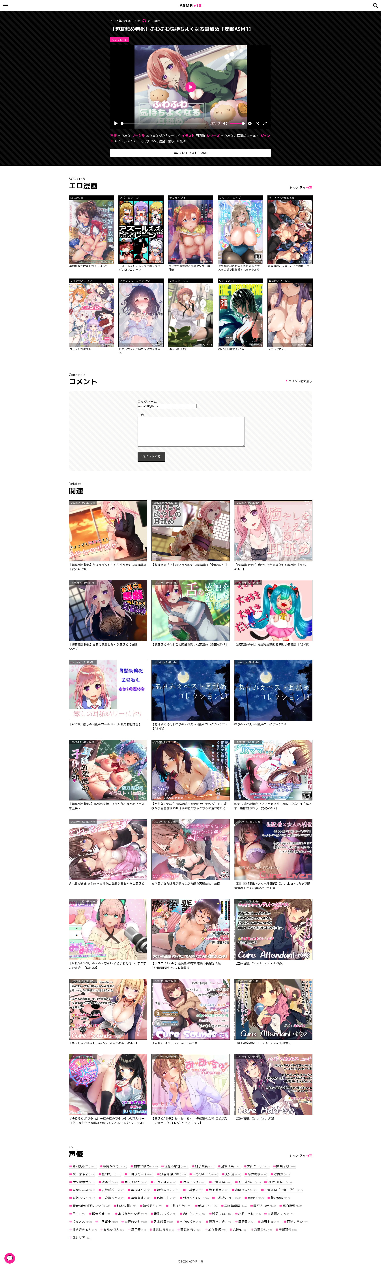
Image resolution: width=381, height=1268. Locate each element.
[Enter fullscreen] (265, 123)
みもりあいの (205, 1174)
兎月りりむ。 (196, 1198)
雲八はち (140, 1190)
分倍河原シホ (173, 1174)
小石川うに (249, 1214)
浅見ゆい (222, 1214)
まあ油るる (163, 1229)
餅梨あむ (286, 1166)
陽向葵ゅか (85, 1166)
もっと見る (297, 188)
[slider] (163, 123)
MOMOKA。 (279, 1182)
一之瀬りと (113, 1198)
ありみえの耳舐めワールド (240, 136)
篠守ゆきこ (168, 1190)
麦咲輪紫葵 (235, 1206)
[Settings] (249, 123)
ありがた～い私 (132, 1214)
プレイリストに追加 (192, 153)
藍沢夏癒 (280, 1198)
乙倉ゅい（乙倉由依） (283, 1190)
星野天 (246, 1222)
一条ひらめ (180, 1206)
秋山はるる (84, 1174)
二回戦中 (108, 1222)
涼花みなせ (176, 1166)
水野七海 (270, 1222)
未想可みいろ (280, 1214)
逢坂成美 (231, 1166)
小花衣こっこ (228, 1198)
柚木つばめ (146, 1166)
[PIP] (257, 123)
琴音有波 (140, 1198)
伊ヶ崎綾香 (84, 1182)
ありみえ (124, 136)
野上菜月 (218, 1190)
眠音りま (102, 1214)
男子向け (153, 21)
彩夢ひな (263, 1229)
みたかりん (114, 1229)
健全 (162, 141)
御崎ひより (246, 1190)
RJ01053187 (120, 39)
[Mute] (225, 123)
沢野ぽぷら (113, 1190)
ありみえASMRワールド (163, 136)
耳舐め (181, 141)
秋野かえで (115, 1166)
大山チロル (258, 1166)
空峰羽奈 (288, 1229)
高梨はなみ (84, 1190)
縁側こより (165, 1214)
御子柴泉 (205, 1166)
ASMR (119, 141)
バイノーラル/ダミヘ (141, 141)
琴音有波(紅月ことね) (91, 1206)
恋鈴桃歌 (257, 1174)
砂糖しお (166, 1198)
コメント (190, 415)
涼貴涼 (282, 1174)
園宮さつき (264, 1206)
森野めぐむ (136, 1222)
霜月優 (138, 1229)
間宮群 (200, 136)
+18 (190, 5)
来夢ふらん (84, 1198)
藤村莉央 (111, 1174)
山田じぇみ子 (141, 1174)
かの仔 (256, 1198)
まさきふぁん (85, 1229)
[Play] (116, 123)
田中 (79, 1214)
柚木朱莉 (126, 1206)
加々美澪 (217, 1229)
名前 (190, 401)
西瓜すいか (136, 1182)
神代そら (152, 1206)
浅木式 (110, 1182)
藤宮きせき (220, 1222)
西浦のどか (297, 1222)
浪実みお (82, 1222)
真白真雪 (292, 1206)
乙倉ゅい (222, 1182)
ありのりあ (191, 1222)
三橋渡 (194, 1190)
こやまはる (165, 1182)
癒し (171, 141)
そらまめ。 (249, 1182)
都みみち (208, 1206)
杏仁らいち (194, 1214)
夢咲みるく (191, 1229)
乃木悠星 (163, 1222)
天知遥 (233, 1174)
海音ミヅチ (194, 1182)
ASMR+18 (196, 1261)
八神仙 (240, 1229)
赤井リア (82, 1237)
